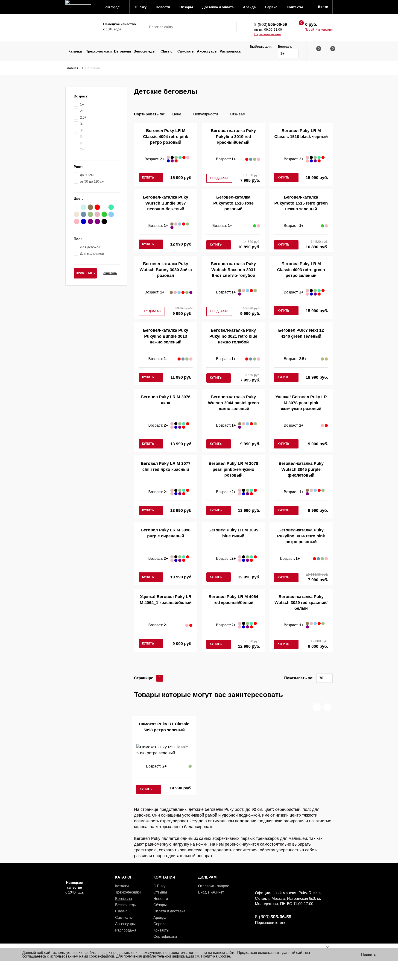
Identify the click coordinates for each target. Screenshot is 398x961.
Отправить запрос (213, 886)
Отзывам (237, 114)
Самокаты (186, 51)
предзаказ (219, 178)
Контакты (161, 930)
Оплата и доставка (169, 911)
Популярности (205, 114)
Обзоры (160, 905)
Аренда (159, 918)
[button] (317, 707)
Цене (176, 114)
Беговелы (122, 51)
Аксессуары (207, 51)
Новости (160, 899)
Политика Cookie (215, 956)
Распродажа (230, 51)
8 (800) (270, 24)
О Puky (159, 886)
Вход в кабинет (211, 892)
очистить (110, 273)
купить (148, 177)
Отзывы (160, 892)
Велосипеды (144, 51)
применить (85, 273)
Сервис (159, 924)
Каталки (75, 51)
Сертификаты (165, 936)
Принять (368, 954)
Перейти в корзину (318, 29)
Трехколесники (99, 51)
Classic (166, 51)
